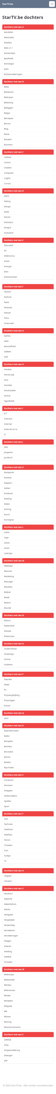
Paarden (8, 679)
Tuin (6, 850)
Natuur (7, 620)
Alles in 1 (8, 48)
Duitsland (8, 232)
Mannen (8, 571)
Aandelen (8, 32)
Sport (6, 806)
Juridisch (8, 457)
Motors (7, 602)
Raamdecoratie (11, 730)
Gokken (7, 351)
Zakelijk (7, 1039)
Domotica (8, 222)
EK (5, 250)
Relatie (7, 762)
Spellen (7, 801)
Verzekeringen (11, 935)
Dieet (6, 211)
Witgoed (8, 1006)
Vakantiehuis (10, 904)
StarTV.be (7, 4)
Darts (6, 196)
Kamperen (9, 472)
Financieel (9, 323)
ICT (5, 413)
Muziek (7, 608)
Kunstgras (9, 519)
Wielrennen (9, 990)
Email (6, 261)
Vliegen (7, 941)
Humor (7, 395)
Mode (6, 597)
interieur (8, 418)
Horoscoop (9, 374)
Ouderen (8, 664)
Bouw (6, 134)
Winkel (7, 995)
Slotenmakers (10, 795)
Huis (6, 380)
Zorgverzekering (12, 1050)
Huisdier (8, 385)
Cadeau (7, 157)
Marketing (9, 576)
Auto (6, 69)
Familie (7, 291)
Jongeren (8, 452)
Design (7, 206)
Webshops (9, 974)
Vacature (8, 893)
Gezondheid (10, 346)
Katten (7, 488)
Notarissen (9, 636)
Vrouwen (8, 962)
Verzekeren (9, 930)
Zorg (6, 1045)
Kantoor (8, 477)
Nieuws (7, 631)
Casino (7, 162)
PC (5, 689)
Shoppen (8, 790)
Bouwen (8, 139)
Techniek (8, 824)
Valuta (7, 909)
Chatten (8, 167)
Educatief (8, 245)
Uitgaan (8, 875)
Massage (8, 581)
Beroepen (8, 118)
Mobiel (7, 592)
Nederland (9, 625)
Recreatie (8, 751)
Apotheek (8, 58)
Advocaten (9, 37)
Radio (6, 736)
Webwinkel (9, 979)
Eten (6, 271)
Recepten (8, 741)
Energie (7, 266)
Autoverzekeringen (13, 74)
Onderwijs (9, 654)
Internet (8, 424)
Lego (6, 537)
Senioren (8, 785)
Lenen (7, 542)
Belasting (8, 102)
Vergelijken (9, 919)
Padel (6, 684)
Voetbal (7, 956)
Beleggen (8, 107)
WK (5, 1011)
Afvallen (8, 42)
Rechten (8, 746)
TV (5, 861)
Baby (6, 86)
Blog (6, 128)
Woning (7, 1021)
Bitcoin (7, 123)
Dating (7, 201)
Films (6, 318)
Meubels (8, 586)
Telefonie (8, 829)
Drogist (7, 227)
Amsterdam (9, 53)
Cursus (7, 183)
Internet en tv (10, 429)
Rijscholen (9, 767)
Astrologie (9, 63)
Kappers (8, 482)
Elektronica (9, 255)
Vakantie (8, 898)
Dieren (7, 217)
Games (7, 335)
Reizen (7, 757)
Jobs (6, 447)
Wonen (7, 1016)
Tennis (7, 840)
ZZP (5, 1060)
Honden (8, 369)
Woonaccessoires (12, 1027)
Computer (9, 173)
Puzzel (7, 705)
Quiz (6, 718)
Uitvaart (8, 881)
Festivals (8, 307)
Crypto (7, 178)
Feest (6, 302)
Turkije (7, 855)
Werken (7, 985)
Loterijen (8, 553)
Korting (7, 509)
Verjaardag (9, 925)
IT (5, 434)
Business (8, 144)
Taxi (6, 818)
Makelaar (8, 565)
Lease (6, 532)
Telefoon (8, 834)
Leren (6, 548)
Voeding (8, 951)
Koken (7, 504)
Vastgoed (8, 914)
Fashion (7, 297)
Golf (6, 356)
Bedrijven (8, 97)
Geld (6, 341)
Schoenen (8, 780)
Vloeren (7, 946)
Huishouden (10, 390)
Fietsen (7, 312)
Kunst (7, 514)
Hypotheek (9, 401)
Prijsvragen (9, 700)
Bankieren (9, 92)
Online (7, 659)
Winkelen (8, 1000)
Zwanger (8, 1055)
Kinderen (8, 493)
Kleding (7, 498)
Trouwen (8, 845)
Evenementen (10, 277)
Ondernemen (10, 648)
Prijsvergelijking (12, 695)
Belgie (7, 113)
